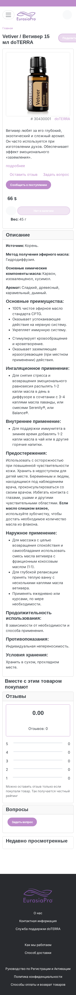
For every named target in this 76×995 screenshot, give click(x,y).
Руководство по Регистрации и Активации (38, 969)
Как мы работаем (38, 945)
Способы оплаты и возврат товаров (38, 984)
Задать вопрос (55, 174)
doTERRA (62, 119)
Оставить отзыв (23, 174)
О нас (38, 913)
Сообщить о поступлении (28, 185)
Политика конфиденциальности (38, 977)
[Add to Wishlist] (11, 210)
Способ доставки (38, 953)
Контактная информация (38, 921)
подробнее (15, 166)
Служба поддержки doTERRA (38, 929)
